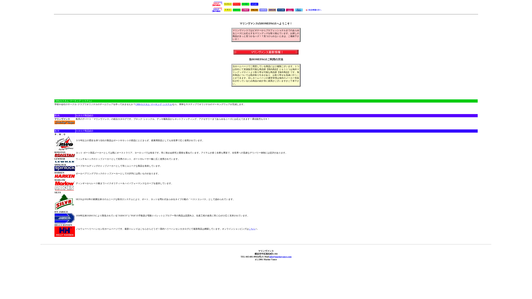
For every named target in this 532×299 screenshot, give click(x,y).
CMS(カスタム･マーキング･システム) (153, 104)
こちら (252, 229)
